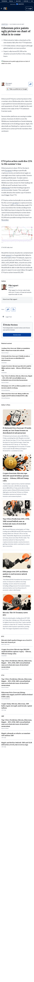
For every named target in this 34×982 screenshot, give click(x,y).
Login (30, 8)
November (5, 220)
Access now (17, 335)
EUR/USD (26, 1)
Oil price (11, 1)
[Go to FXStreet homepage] (5, 8)
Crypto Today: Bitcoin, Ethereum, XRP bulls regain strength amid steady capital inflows (16, 706)
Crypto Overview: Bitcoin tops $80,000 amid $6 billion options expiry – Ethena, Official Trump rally (16, 368)
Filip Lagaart (9, 83)
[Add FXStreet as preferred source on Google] (17, 89)
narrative (15, 203)
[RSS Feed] (13, 309)
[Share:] (30, 84)
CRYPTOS (4, 24)
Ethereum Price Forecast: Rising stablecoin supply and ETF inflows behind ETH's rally (16, 695)
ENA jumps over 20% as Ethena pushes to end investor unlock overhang (15, 574)
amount (8, 255)
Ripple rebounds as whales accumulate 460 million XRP (15, 734)
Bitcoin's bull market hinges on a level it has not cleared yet (16, 641)
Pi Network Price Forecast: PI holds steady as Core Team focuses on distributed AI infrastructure (15, 358)
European (8, 170)
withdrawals (5, 188)
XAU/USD (18, 1)
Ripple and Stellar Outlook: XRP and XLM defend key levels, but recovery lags (16, 744)
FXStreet (8, 85)
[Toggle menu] (1, 8)
